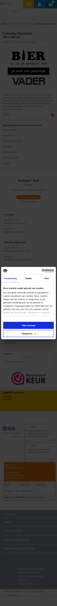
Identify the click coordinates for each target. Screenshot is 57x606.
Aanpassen (27, 333)
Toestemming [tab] (10, 278)
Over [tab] (46, 278)
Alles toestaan (28, 325)
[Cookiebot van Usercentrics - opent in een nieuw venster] (42, 270)
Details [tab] (28, 278)
